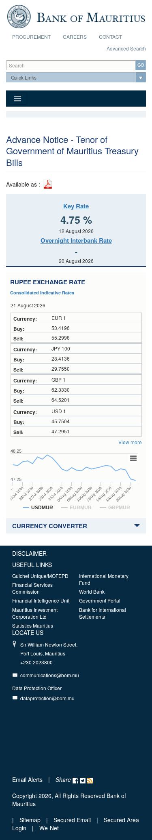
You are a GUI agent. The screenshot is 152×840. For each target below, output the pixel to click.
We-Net (49, 828)
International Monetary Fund (103, 579)
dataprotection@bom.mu (47, 698)
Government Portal (99, 600)
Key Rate (76, 206)
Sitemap (30, 820)
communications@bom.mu (49, 675)
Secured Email (72, 820)
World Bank (92, 591)
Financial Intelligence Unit (40, 600)
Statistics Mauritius (32, 625)
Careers (75, 36)
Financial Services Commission (32, 588)
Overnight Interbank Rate (76, 240)
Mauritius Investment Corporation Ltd (35, 613)
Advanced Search (126, 48)
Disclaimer (29, 553)
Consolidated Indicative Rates (42, 293)
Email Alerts (27, 779)
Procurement (31, 36)
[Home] (76, 15)
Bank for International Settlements (102, 613)
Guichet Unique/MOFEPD (40, 575)
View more (130, 442)
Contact (110, 36)
